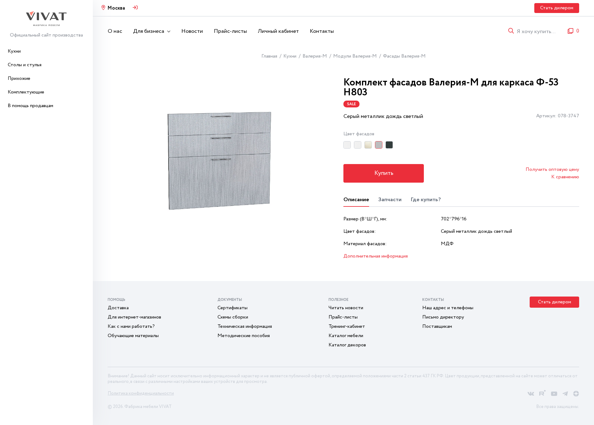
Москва (116, 8)
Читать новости (346, 307)
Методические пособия (243, 335)
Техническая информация (244, 326)
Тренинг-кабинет (347, 326)
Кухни (14, 51)
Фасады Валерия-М (404, 56)
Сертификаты (232, 307)
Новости (192, 31)
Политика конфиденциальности (141, 393)
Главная (269, 56)
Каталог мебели (346, 335)
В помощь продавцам (30, 105)
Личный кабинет (278, 31)
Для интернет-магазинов (134, 317)
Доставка (118, 307)
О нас (115, 31)
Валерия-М (315, 56)
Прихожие (19, 78)
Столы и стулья (24, 64)
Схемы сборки (232, 317)
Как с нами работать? (131, 326)
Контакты (322, 31)
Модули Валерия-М (355, 56)
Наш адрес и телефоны (447, 307)
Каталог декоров (347, 345)
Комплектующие (26, 92)
